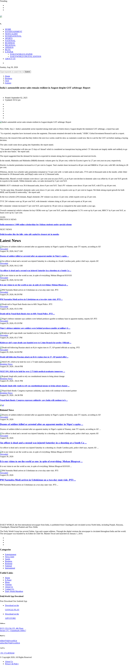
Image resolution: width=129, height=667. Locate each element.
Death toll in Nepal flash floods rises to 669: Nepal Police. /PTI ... (27, 314)
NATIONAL (10, 41)
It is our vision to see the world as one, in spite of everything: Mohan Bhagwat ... (34, 285)
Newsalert (4, 249)
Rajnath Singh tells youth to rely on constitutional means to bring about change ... (34, 386)
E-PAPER (9, 52)
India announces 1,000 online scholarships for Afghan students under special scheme (36, 224)
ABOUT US (10, 59)
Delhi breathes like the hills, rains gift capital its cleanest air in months (29, 234)
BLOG (8, 50)
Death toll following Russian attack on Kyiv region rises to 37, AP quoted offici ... (34, 357)
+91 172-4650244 (7, 653)
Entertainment (10, 554)
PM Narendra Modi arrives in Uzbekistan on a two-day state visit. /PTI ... (31, 299)
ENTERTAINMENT (13, 31)
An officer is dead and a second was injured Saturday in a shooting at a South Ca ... (35, 270)
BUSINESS (10, 43)
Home (7, 76)
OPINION (9, 47)
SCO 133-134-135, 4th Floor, (12, 628)
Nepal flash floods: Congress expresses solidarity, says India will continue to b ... (34, 400)
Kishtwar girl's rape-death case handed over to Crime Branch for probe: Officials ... (35, 343)
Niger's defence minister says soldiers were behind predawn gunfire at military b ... (35, 328)
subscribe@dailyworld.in (10, 643)
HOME (8, 29)
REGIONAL (10, 45)
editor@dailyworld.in (8, 641)
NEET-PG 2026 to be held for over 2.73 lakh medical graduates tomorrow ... (32, 371)
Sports (7, 559)
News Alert (9, 557)
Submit (27, 72)
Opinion (8, 584)
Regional (8, 563)
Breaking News (6, 364)
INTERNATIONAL (13, 36)
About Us (9, 587)
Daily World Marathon (14, 591)
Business (8, 78)
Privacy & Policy (12, 664)
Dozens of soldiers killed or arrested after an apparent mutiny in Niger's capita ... (34, 256)
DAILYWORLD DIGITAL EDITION (25, 56)
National (8, 566)
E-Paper (8, 580)
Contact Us (9, 589)
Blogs (7, 582)
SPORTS (8, 38)
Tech (7, 81)
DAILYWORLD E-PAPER (21, 54)
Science (8, 83)
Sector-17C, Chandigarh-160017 (13, 631)
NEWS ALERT (11, 34)
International (10, 568)
